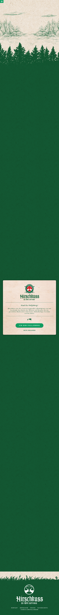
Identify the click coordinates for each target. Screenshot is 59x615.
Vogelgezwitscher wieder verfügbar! (15, 145)
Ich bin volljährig (29, 325)
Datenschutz (43, 607)
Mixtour (44, 374)
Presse (33, 607)
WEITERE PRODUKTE (29, 279)
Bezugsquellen (15, 345)
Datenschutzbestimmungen (26, 545)
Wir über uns (15, 374)
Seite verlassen (29, 330)
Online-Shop (44, 345)
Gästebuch (44, 404)
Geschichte (15, 434)
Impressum (24, 607)
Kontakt (14, 607)
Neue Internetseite (44, 145)
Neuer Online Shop (15, 174)
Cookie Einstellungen (29, 609)
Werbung (15, 404)
